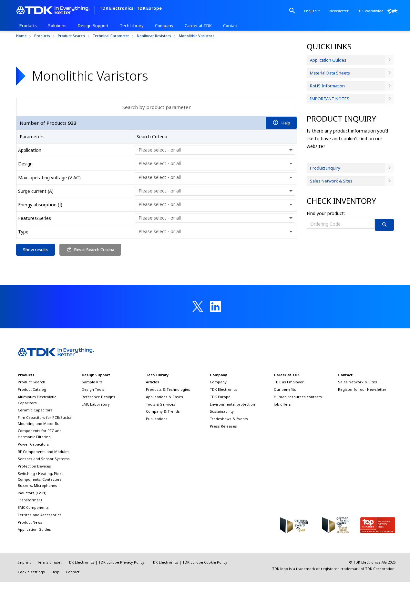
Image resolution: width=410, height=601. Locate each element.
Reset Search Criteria (94, 249)
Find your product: (326, 213)
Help (285, 123)
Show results (35, 249)
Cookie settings (31, 571)
